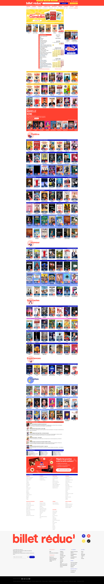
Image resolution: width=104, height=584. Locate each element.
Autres (61, 566)
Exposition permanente (68, 504)
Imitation (66, 492)
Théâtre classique (29, 478)
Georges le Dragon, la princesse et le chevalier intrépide (39, 441)
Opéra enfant (28, 512)
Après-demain (58, 38)
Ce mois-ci (73, 572)
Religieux (41, 506)
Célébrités (27, 493)
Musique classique (42, 502)
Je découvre (36, 118)
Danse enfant (28, 507)
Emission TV (54, 513)
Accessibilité (65, 581)
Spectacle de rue (55, 487)
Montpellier (62, 8)
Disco (40, 517)
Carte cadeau (39, 0)
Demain (58, 36)
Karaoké (54, 525)
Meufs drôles (67, 485)
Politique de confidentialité (26, 581)
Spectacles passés (63, 564)
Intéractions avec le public (69, 493)
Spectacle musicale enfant (30, 515)
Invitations (47, 0)
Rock (40, 514)
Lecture (27, 490)
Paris (27, 8)
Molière (72, 566)
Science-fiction (28, 487)
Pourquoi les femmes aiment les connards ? (37, 446)
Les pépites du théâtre (74, 555)
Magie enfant (28, 508)
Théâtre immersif (29, 494)
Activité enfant (28, 514)
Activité (72, 6)
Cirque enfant (28, 513)
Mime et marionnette (56, 482)
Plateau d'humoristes (68, 482)
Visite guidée (54, 519)
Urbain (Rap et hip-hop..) (43, 516)
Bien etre (54, 527)
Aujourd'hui (58, 35)
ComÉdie (34, 6)
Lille (55, 8)
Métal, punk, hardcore (43, 509)
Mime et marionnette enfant (30, 509)
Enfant (60, 6)
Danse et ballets (55, 483)
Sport (53, 521)
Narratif (66, 495)
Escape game (55, 512)
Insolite (54, 529)
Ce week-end (73, 570)
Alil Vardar (73, 565)
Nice (67, 8)
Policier (27, 498)
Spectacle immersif (55, 486)
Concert (66, 6)
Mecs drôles (67, 484)
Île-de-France (33, 8)
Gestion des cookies (72, 581)
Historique (27, 485)
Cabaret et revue (55, 478)
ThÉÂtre (28, 6)
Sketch (66, 491)
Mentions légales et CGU (36, 581)
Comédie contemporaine (43, 477)
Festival (41, 513)
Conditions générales (17, 581)
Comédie (62, 553)
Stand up (66, 483)
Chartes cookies (45, 581)
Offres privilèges (74, 3)
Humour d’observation (68, 486)
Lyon (58, 8)
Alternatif (66, 494)
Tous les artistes (74, 562)
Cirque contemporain (56, 504)
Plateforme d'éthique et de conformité (56, 581)
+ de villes (71, 8)
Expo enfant (28, 510)
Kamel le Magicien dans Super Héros (35, 433)
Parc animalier (55, 522)
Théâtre (61, 551)
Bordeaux (51, 8)
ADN (30, 424)
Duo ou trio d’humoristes (69, 479)
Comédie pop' (42, 478)
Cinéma (54, 514)
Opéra (53, 479)
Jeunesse (27, 495)
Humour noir (67, 487)
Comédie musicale (55, 477)
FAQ (50, 551)
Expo (76, 6)
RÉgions (76, 8)
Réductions (54, 0)
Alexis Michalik (73, 564)
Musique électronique (43, 508)
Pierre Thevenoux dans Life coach (35, 428)
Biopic (27, 486)
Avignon (39, 8)
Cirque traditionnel (55, 502)
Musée (66, 502)
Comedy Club (47, 6)
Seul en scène (28, 479)
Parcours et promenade (56, 520)
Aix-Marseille (45, 8)
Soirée (53, 516)
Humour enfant (28, 504)
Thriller (27, 499)
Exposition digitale (68, 507)
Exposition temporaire (68, 506)
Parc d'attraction (55, 515)
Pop (40, 515)
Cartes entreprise (53, 558)
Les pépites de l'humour (73, 557)
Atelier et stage (55, 511)
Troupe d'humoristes (68, 477)
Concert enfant (28, 506)
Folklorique (41, 512)
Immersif (54, 528)
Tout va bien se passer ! (33, 437)
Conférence (54, 517)
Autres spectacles (63, 565)
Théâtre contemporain (29, 477)
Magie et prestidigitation (56, 484)
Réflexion (27, 492)
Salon (53, 524)
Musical (27, 491)
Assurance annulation (53, 553)
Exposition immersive (68, 505)
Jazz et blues (41, 507)
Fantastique (28, 484)
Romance (27, 483)
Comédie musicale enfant (30, 505)
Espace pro (51, 557)
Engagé (66, 498)
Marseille (83, 554)
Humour (40, 6)
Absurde (66, 490)
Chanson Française (42, 505)
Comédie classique (42, 479)
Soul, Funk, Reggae (42, 510)
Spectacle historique (56, 485)
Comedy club (67, 478)
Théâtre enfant (28, 502)
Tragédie (27, 482)
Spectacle (54, 6)
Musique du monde (43, 504)
